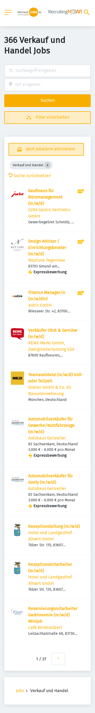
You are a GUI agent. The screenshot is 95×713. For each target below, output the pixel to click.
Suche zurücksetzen (32, 175)
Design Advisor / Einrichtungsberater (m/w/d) (47, 247)
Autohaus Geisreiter (47, 438)
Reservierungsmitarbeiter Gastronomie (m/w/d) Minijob (53, 615)
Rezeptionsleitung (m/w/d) (54, 526)
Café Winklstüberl (45, 627)
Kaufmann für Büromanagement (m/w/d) (45, 197)
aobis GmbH (40, 305)
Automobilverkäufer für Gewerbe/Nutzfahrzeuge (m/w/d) (51, 425)
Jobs (20, 690)
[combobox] (47, 70)
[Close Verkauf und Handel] (47, 165)
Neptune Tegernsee (46, 260)
